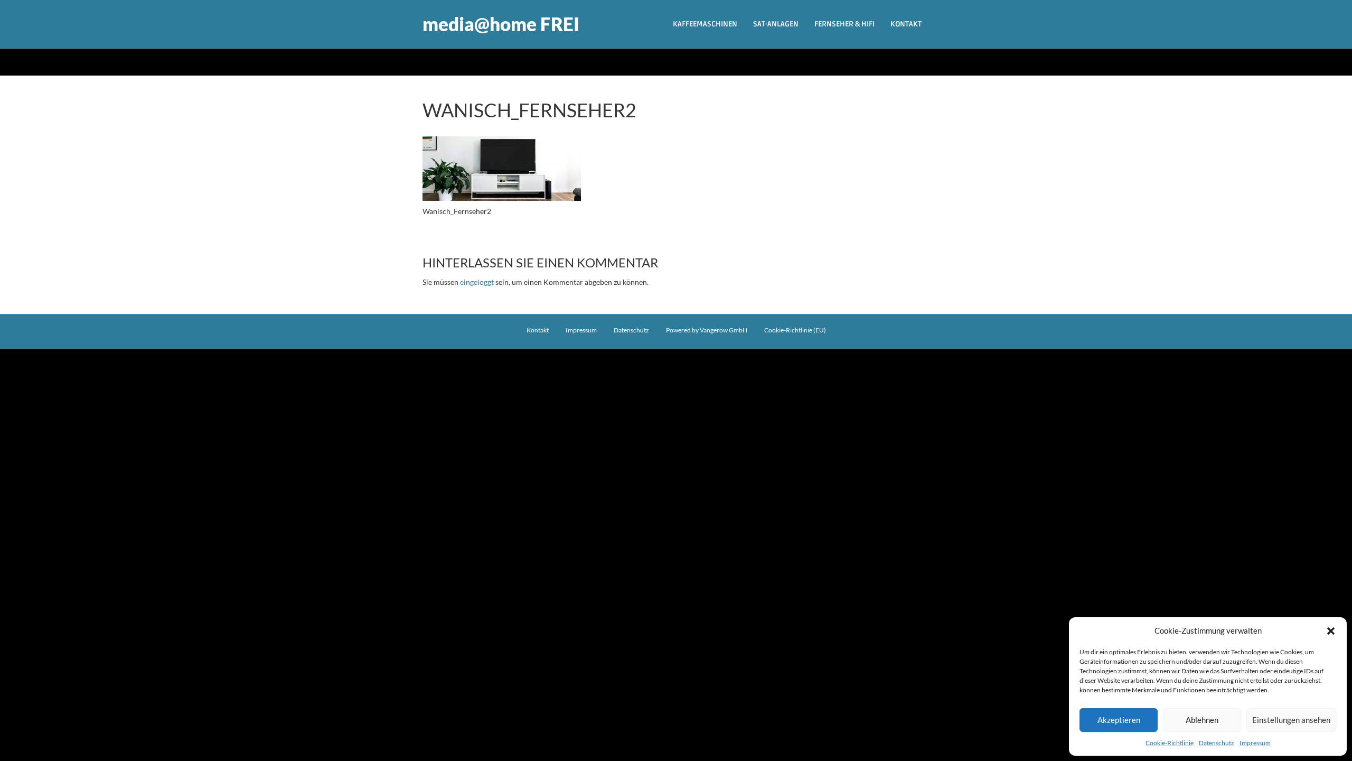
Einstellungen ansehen (1291, 720)
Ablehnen (1202, 720)
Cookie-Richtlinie (1170, 743)
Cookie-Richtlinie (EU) (795, 330)
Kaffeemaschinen (705, 24)
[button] (1331, 631)
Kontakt (906, 24)
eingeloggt (477, 281)
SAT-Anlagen (776, 24)
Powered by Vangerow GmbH (706, 330)
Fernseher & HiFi (844, 24)
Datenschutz (1216, 743)
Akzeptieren (1118, 720)
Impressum (1255, 743)
